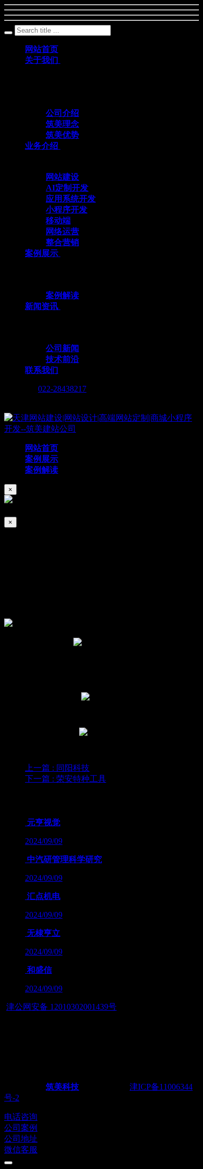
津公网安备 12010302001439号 (61, 1006)
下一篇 (65, 778)
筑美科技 (62, 1086)
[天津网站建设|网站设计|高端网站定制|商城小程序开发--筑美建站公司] (101, 428)
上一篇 (57, 767)
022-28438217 (62, 388)
